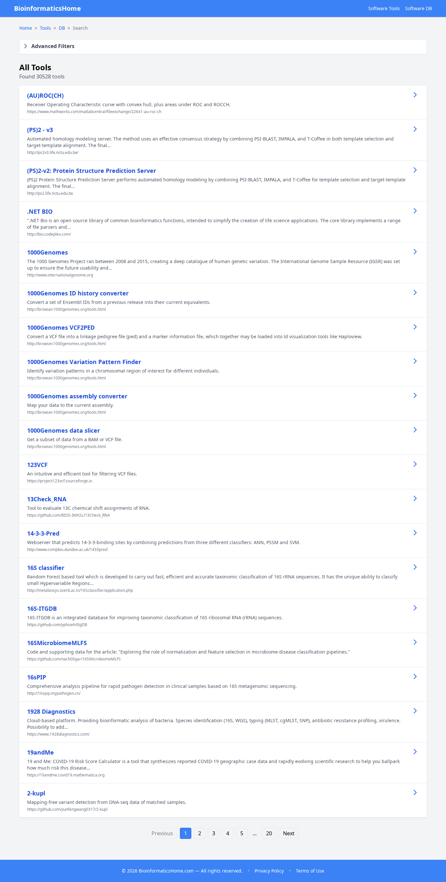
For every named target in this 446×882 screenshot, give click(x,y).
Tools (45, 28)
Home (25, 28)
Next (289, 833)
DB (62, 28)
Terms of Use (310, 871)
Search (80, 28)
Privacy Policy (269, 871)
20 (269, 833)
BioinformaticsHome (47, 8)
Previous (162, 833)
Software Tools (384, 8)
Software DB (418, 8)
